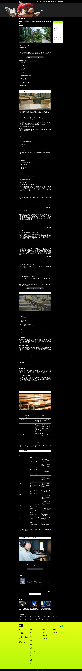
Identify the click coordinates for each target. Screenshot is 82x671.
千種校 (21, 619)
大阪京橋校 (25, 619)
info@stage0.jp (25, 334)
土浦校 (25, 616)
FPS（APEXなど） (56, 28)
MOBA (55, 30)
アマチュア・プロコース (22, 633)
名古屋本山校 (55, 618)
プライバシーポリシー (45, 635)
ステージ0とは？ (22, 62)
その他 (55, 35)
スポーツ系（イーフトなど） (58, 37)
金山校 (60, 618)
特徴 (19, 629)
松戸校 (35, 616)
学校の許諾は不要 (23, 78)
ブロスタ (22, 69)
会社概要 (43, 637)
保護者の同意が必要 (24, 76)
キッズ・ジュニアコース (22, 632)
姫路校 (36, 619)
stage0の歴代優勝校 (23, 85)
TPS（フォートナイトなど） (23, 636)
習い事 (55, 41)
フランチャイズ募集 (44, 638)
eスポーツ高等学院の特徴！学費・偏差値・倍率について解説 (46, 609)
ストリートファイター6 (24, 68)
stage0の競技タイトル (24, 66)
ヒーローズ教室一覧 (32, 664)
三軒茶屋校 (21, 618)
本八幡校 (39, 616)
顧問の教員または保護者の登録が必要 (26, 75)
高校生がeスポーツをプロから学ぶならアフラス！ (35, 57)
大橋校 (41, 619)
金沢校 (50, 618)
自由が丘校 (57, 616)
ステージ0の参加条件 (23, 71)
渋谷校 (44, 616)
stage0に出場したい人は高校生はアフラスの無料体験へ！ (29, 86)
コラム (43, 631)
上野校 (53, 616)
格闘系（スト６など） (57, 39)
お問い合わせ (55, 631)
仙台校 (21, 616)
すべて (55, 24)
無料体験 (61, 1)
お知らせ (43, 632)
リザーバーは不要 (23, 79)
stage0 (50, 132)
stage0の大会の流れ (24, 65)
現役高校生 (22, 72)
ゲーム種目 (20, 635)
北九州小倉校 (46, 619)
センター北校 (27, 618)
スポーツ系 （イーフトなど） (23, 642)
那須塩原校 (29, 616)
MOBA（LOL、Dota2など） (22, 639)
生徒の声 (31, 631)
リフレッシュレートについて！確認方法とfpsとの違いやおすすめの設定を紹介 (24, 609)
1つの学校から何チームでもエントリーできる (27, 82)
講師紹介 (31, 629)
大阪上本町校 (31, 619)
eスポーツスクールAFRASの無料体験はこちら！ (35, 569)
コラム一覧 (35, 594)
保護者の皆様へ (55, 632)
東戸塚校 (37, 618)
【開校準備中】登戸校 (43, 618)
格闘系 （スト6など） (22, 641)
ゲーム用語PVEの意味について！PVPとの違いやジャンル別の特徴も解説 (34, 609)
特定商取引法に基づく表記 (45, 634)
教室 (30, 632)
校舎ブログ (43, 629)
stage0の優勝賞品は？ (23, 83)
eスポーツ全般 (56, 26)
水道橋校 (48, 616)
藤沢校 (32, 618)
